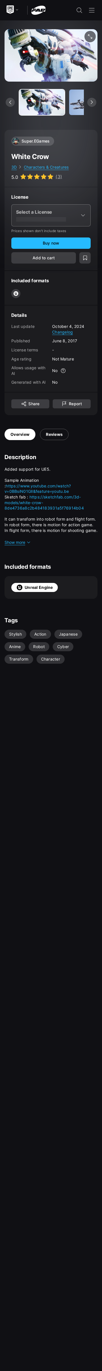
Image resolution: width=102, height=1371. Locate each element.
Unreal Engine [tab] (39, 587)
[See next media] (91, 102)
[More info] (63, 370)
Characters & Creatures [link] (46, 167)
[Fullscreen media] (90, 36)
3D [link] (14, 167)
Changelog (62, 332)
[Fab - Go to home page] (38, 9)
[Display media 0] (42, 102)
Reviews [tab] (54, 434)
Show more (15, 542)
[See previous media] (10, 102)
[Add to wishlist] (85, 258)
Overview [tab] (19, 434)
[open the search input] (79, 10)
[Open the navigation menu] (91, 10)
